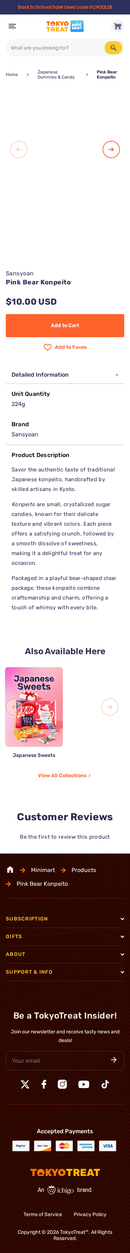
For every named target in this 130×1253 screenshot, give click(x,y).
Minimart (43, 870)
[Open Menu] (12, 26)
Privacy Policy (90, 1214)
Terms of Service (42, 1214)
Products (84, 870)
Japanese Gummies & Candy (56, 74)
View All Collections (62, 775)
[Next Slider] (111, 150)
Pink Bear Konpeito (42, 884)
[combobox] (65, 47)
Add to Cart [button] (65, 325)
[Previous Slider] (19, 150)
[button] (113, 1060)
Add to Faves (71, 347)
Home (12, 74)
